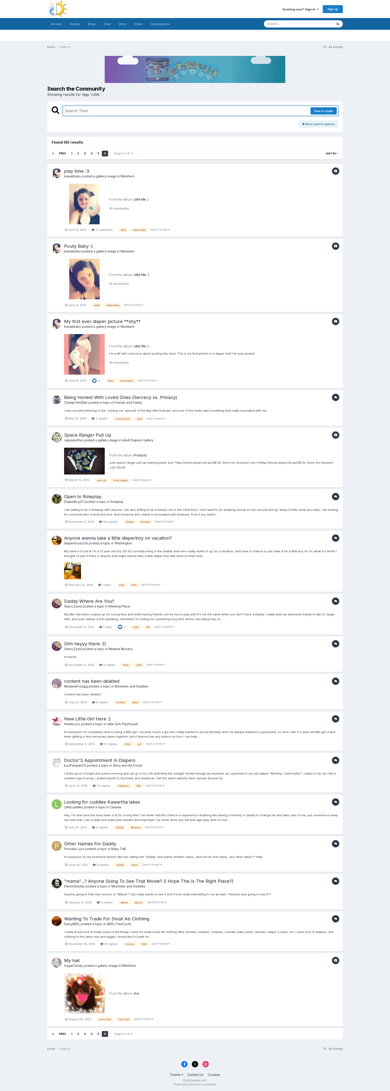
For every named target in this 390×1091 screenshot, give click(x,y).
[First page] (53, 153)
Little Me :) (141, 199)
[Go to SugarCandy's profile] (57, 963)
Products (140, 455)
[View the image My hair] (84, 993)
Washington (123, 543)
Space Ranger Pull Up (87, 435)
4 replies (108, 665)
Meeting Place (119, 606)
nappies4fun (73, 440)
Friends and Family (128, 402)
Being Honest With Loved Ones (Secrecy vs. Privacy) (120, 397)
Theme (175, 1075)
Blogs (92, 24)
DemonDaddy (74, 886)
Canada (115, 807)
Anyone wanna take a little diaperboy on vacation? (118, 538)
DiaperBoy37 (74, 502)
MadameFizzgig (76, 686)
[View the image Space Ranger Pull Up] (84, 461)
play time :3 (76, 171)
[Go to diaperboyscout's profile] (57, 540)
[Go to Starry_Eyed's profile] (57, 603)
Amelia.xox (72, 724)
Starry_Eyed (73, 606)
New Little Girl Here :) (87, 719)
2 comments (104, 229)
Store (122, 24)
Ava (136, 993)
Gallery (75, 24)
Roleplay (117, 502)
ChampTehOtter (76, 402)
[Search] (338, 24)
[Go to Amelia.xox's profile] (57, 721)
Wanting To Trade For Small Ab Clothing (106, 918)
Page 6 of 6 (122, 153)
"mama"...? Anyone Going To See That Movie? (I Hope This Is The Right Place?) (148, 881)
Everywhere (319, 23)
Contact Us (195, 1075)
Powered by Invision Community (195, 1084)
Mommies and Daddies (132, 686)
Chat (107, 24)
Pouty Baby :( (78, 246)
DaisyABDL (72, 924)
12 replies (110, 744)
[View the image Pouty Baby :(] (84, 279)
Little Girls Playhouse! (122, 724)
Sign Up (332, 9)
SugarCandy (74, 965)
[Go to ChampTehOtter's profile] (57, 400)
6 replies (106, 902)
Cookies (214, 1075)
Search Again (323, 111)
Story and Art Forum (127, 765)
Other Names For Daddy (90, 843)
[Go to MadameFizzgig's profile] (57, 683)
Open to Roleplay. (83, 496)
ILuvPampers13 (75, 765)
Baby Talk (118, 849)
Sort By (331, 153)
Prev (62, 153)
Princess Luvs (74, 849)
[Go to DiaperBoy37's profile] (57, 499)
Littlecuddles (73, 807)
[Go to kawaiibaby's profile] (57, 173)
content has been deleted (91, 681)
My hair (72, 960)
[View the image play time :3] (84, 204)
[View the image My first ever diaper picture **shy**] (84, 354)
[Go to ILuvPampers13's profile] (57, 763)
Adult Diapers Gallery (137, 440)
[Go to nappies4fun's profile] (57, 437)
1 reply (106, 585)
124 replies (110, 521)
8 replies (101, 702)
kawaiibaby (72, 176)
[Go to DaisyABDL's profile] (57, 921)
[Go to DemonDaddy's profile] (57, 883)
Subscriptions (160, 24)
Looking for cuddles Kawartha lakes (102, 802)
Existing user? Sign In (300, 9)
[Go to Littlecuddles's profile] (57, 804)
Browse (56, 24)
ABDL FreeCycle (119, 924)
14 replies (110, 944)
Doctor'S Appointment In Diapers (99, 760)
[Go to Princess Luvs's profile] (57, 846)
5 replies (102, 864)
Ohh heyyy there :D (85, 643)
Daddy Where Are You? (89, 601)
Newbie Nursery (121, 649)
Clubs (138, 24)
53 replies (103, 785)
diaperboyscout (76, 543)
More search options (319, 124)
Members (128, 176)
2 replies (101, 418)
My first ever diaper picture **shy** (102, 321)
